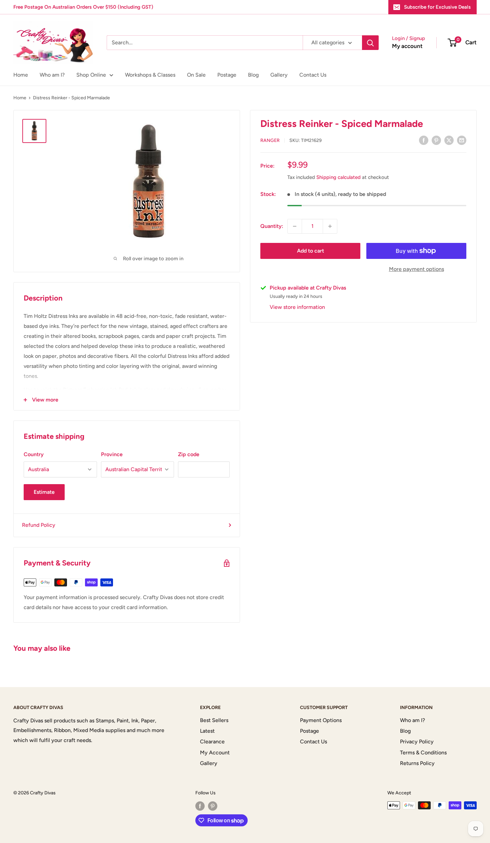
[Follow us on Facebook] (200, 806)
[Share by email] (461, 140)
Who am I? (52, 75)
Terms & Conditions (423, 752)
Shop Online (91, 75)
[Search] (370, 42)
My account (407, 46)
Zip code (188, 454)
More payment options (416, 269)
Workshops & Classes (150, 75)
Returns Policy (417, 763)
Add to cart (310, 251)
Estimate (44, 492)
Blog (253, 75)
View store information (297, 307)
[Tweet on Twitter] (449, 140)
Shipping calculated (338, 177)
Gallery (279, 75)
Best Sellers (214, 720)
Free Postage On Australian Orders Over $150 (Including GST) (83, 7)
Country (34, 454)
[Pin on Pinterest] (436, 140)
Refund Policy (38, 525)
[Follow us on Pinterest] (212, 806)
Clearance (212, 741)
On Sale (196, 75)
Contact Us (312, 75)
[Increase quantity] (330, 226)
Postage (226, 75)
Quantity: (271, 226)
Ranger (270, 140)
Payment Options (321, 720)
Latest (207, 731)
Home (20, 75)
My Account (215, 752)
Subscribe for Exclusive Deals (437, 7)
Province (112, 454)
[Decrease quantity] (295, 226)
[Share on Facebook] (423, 140)
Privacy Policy (417, 741)
